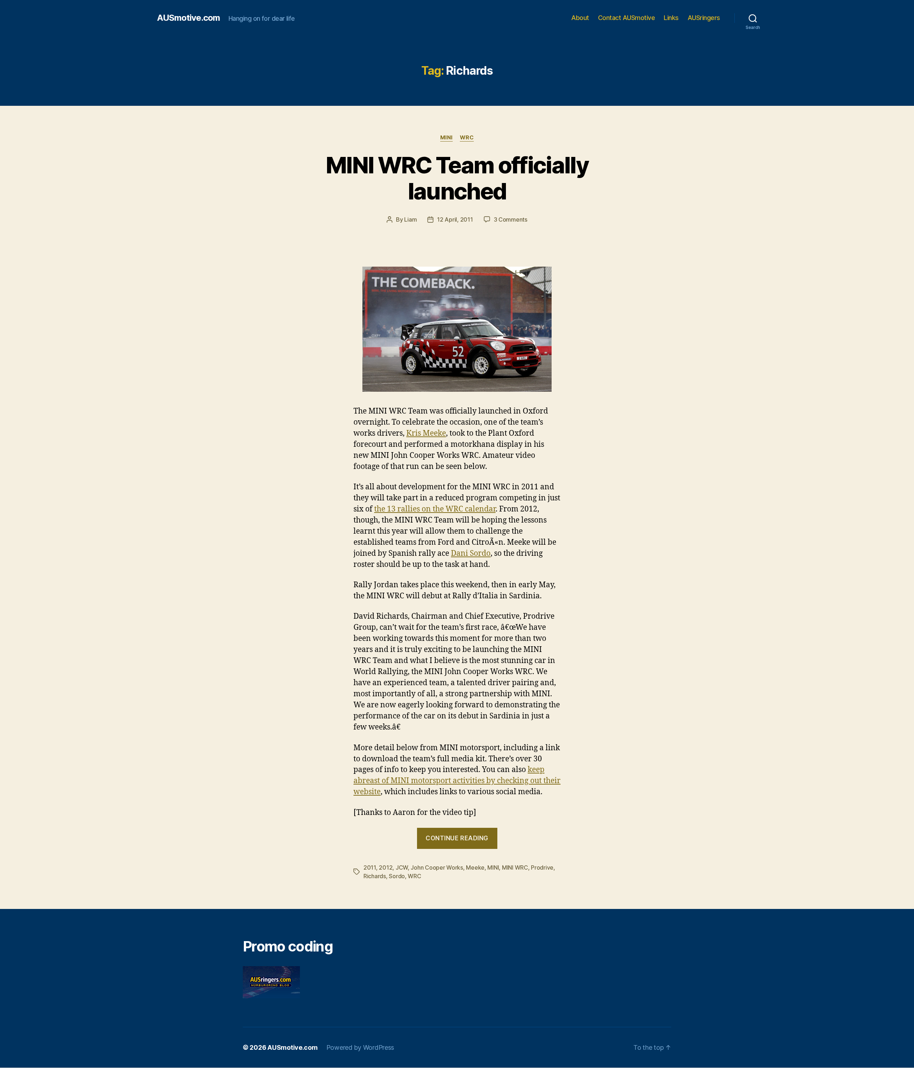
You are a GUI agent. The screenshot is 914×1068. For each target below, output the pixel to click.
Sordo (397, 876)
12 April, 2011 (455, 219)
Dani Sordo (471, 553)
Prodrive (542, 867)
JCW (402, 867)
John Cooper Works (437, 867)
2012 (385, 867)
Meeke (475, 867)
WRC (467, 137)
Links (671, 17)
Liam (410, 219)
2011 (369, 867)
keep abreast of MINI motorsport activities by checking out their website (457, 781)
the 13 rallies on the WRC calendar (435, 509)
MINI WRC (515, 867)
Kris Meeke (426, 433)
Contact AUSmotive (626, 17)
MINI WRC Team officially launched (457, 178)
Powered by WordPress (360, 1047)
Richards (374, 876)
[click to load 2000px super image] (457, 329)
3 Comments (510, 219)
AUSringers (704, 17)
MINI (446, 137)
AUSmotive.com (188, 18)
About (580, 17)
